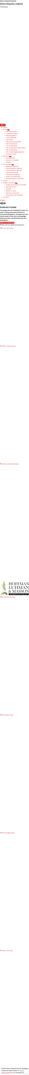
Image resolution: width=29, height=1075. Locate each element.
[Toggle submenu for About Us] (10, 156)
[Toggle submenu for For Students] (13, 164)
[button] (1, 200)
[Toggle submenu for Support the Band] (16, 183)
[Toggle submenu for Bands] (8, 129)
